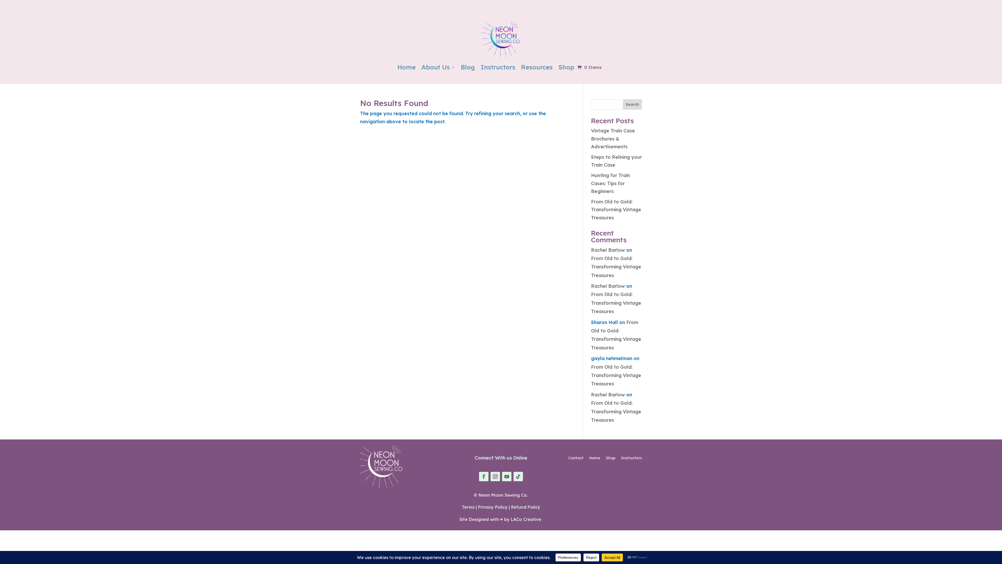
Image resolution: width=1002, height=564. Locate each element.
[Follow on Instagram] (495, 476)
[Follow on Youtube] (506, 476)
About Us (435, 67)
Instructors (498, 67)
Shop (566, 67)
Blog (468, 67)
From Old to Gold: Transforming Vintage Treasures (616, 210)
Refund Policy (525, 507)
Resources (537, 67)
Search (632, 104)
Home (406, 67)
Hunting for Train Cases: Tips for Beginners (610, 183)
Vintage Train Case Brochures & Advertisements (613, 139)
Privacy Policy (493, 507)
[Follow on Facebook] (483, 476)
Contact (575, 458)
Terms (468, 507)
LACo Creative (526, 519)
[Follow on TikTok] (518, 476)
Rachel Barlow (608, 250)
